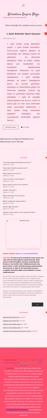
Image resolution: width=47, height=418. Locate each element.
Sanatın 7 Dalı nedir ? (9, 190)
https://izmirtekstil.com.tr (24, 139)
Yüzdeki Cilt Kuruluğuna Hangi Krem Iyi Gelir (17, 331)
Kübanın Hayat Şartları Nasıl (12, 324)
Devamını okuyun (12, 127)
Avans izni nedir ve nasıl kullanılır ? (14, 179)
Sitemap (20, 142)
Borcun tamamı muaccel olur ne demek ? (15, 184)
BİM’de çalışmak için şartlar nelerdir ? (14, 201)
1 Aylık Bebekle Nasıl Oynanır (23, 33)
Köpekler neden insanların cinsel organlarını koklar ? (19, 212)
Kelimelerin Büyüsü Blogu (23, 14)
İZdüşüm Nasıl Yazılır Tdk (11, 317)
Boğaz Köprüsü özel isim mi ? (12, 173)
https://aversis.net (7, 139)
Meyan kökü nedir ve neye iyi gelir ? (14, 196)
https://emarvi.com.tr (8, 142)
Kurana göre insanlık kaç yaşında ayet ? (15, 168)
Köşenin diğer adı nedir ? (11, 207)
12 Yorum (26, 127)
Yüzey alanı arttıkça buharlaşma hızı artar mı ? (17, 162)
